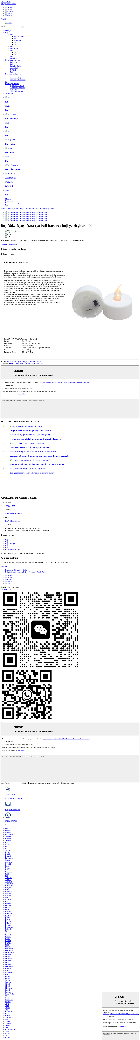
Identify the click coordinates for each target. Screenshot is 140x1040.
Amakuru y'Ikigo (15, 78)
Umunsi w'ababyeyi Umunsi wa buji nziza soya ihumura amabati (39, 456)
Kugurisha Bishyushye (13, 74)
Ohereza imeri (6, 589)
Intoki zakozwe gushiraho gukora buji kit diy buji (24, 361)
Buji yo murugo (19, 36)
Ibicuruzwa (9, 201)
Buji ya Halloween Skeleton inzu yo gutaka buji (26, 363)
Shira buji (17, 40)
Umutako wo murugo (12, 60)
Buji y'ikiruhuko (15, 66)
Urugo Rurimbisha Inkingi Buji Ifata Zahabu (30, 430)
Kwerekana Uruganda (17, 88)
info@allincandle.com (12, 521)
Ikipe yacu (13, 90)
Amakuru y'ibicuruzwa (17, 80)
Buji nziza (13, 62)
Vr (6, 82)
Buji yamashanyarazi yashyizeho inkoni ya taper (32, 473)
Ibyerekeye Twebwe (12, 84)
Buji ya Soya (27, 572)
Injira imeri (4, 566)
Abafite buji (14, 68)
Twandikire (9, 94)
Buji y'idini (13, 58)
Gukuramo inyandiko (17, 92)
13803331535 (10, 506)
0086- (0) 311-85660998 (13, 513)
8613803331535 (11, 821)
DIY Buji (13, 70)
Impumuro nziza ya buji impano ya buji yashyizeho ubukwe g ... (39, 464)
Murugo (8, 31)
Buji (6, 32)
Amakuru (8, 76)
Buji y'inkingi (14, 48)
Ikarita (25, 570)
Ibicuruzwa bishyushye (13, 570)
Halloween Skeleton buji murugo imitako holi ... (31, 447)
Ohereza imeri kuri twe (9, 244)
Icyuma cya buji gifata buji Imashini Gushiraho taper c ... (35, 439)
